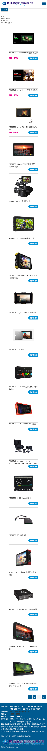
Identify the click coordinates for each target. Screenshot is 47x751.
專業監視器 (4, 21)
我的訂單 (12, 736)
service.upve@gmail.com (20, 711)
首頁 (2, 16)
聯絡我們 (20, 736)
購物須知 (28, 736)
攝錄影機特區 (5, 18)
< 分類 (5, 10)
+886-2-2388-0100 (17, 714)
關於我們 (4, 736)
